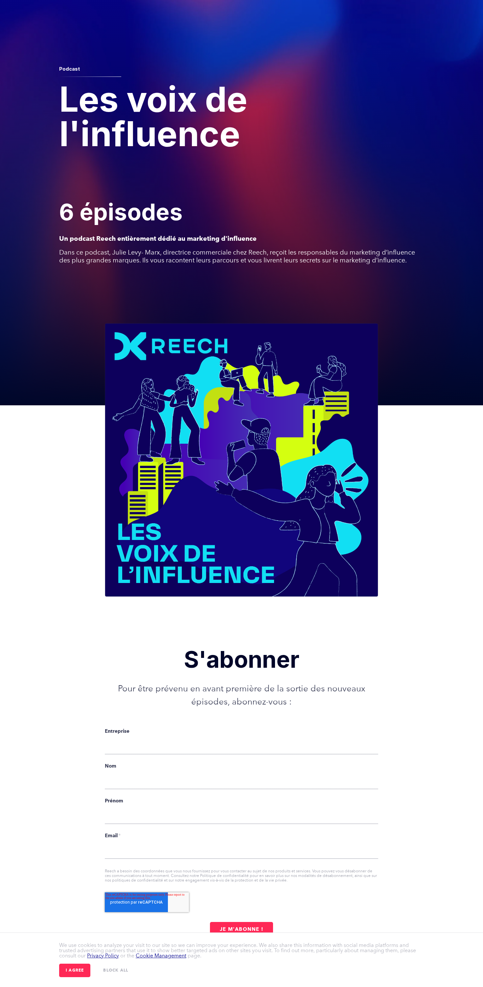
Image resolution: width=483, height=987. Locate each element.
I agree (75, 971)
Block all (115, 971)
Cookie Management (161, 956)
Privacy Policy (103, 956)
